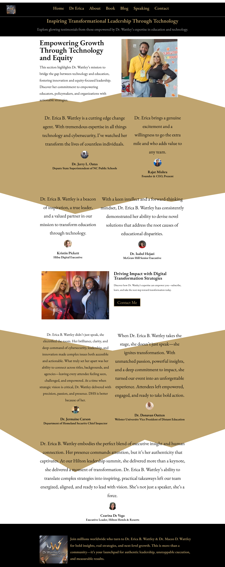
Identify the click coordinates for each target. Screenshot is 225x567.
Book (110, 8)
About (95, 8)
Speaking (141, 8)
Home (58, 8)
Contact (162, 8)
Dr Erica (76, 8)
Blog (124, 8)
